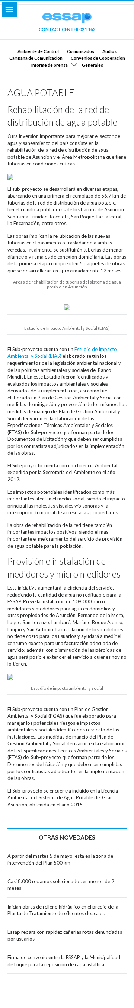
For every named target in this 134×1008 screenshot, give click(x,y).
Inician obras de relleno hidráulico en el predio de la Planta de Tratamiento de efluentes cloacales (62, 910)
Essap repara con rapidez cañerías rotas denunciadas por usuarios (64, 935)
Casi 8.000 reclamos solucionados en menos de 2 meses (60, 884)
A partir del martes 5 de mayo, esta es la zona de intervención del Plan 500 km (60, 859)
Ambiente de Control (38, 51)
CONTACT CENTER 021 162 (67, 29)
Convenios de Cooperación (98, 57)
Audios (109, 51)
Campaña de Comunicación (36, 57)
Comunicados (80, 51)
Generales (92, 64)
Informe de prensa (49, 64)
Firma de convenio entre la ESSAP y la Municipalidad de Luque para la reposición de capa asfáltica (63, 960)
